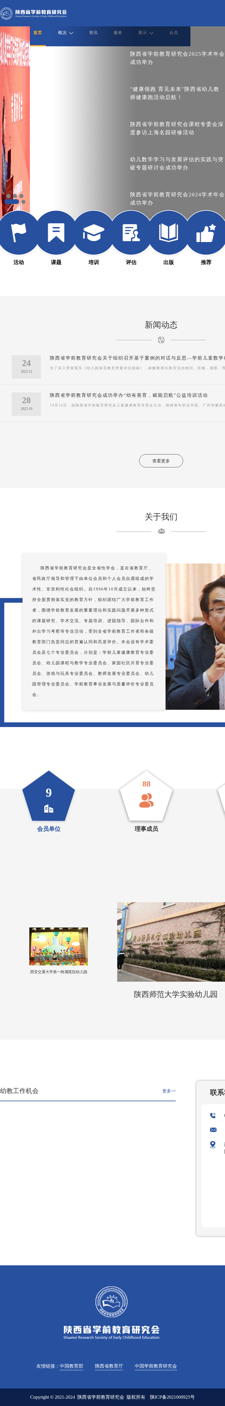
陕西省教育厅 (109, 1366)
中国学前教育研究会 (156, 1366)
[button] (8, 196)
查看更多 (161, 461)
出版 (168, 262)
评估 (131, 262)
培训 (93, 262)
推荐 (206, 262)
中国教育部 (71, 1366)
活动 (18, 262)
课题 (56, 262)
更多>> (169, 1091)
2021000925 (178, 1397)
